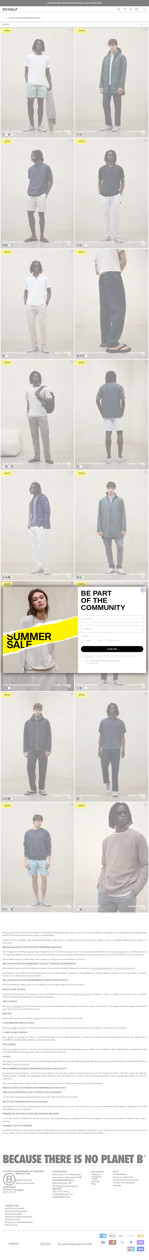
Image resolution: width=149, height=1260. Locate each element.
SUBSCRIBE (112, 649)
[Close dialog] (143, 590)
